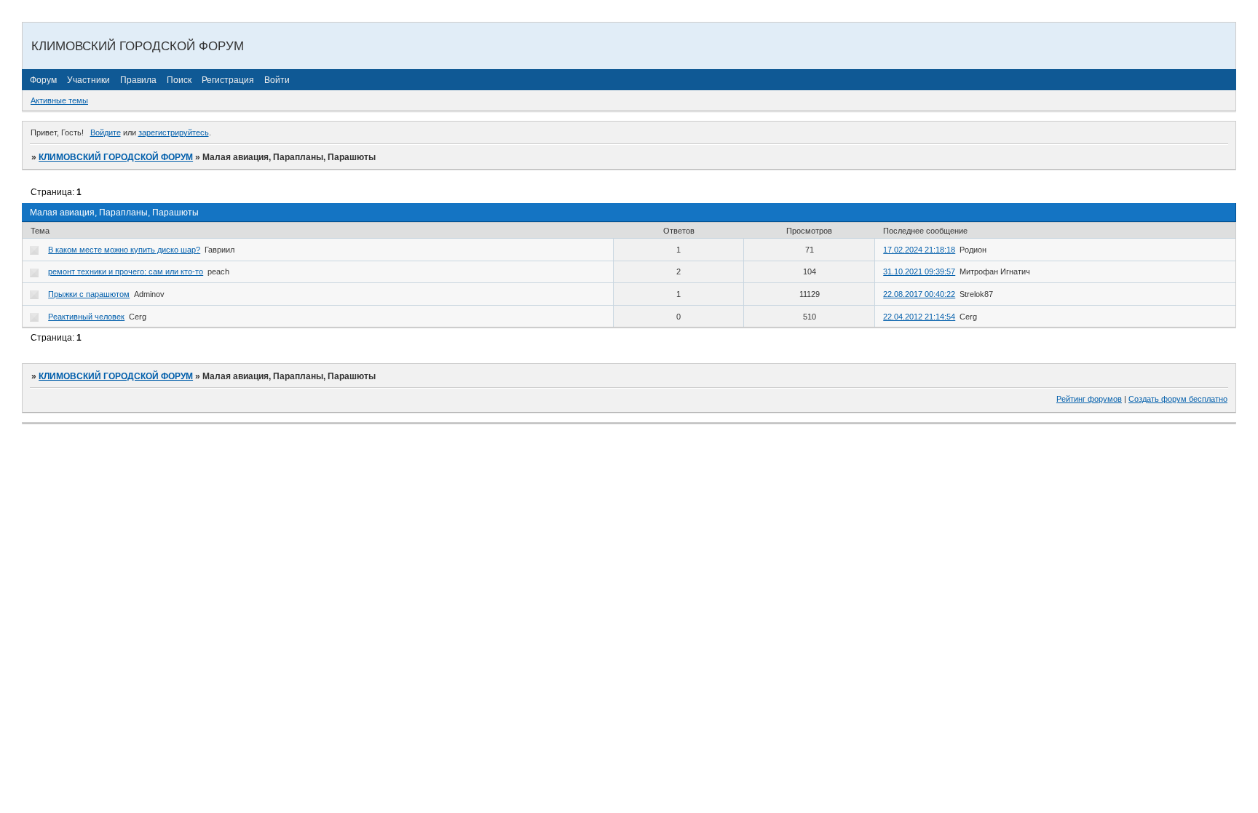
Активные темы (59, 100)
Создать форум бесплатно (1177, 398)
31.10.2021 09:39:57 (919, 271)
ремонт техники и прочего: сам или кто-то (125, 271)
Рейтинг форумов (1089, 398)
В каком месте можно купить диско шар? (124, 249)
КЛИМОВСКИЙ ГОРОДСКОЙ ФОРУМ (116, 157)
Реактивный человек (86, 316)
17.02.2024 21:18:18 (919, 249)
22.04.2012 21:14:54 (919, 316)
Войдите (105, 132)
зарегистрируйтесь (173, 132)
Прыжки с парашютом (89, 294)
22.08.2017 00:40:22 (919, 294)
